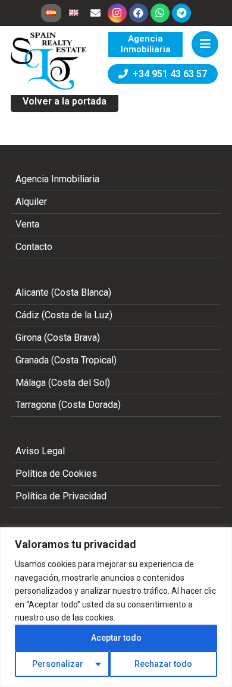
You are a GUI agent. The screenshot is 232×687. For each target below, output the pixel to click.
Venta (27, 224)
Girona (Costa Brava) (57, 337)
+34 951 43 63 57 (167, 74)
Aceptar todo (116, 637)
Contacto (33, 246)
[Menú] (205, 44)
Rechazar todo (163, 664)
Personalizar (57, 664)
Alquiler (31, 201)
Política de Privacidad (60, 496)
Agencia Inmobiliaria (57, 179)
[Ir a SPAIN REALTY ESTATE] (49, 61)
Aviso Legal (40, 451)
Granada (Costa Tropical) (66, 360)
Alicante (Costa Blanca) (63, 292)
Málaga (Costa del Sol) (62, 382)
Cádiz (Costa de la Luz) (63, 315)
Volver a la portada (64, 101)
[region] (116, 607)
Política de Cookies (56, 473)
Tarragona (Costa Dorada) (68, 404)
